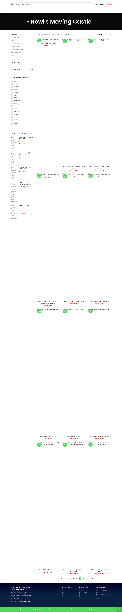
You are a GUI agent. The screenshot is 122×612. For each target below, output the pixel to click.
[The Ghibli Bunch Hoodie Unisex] (99, 236)
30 (86, 578)
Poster (15, 106)
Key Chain (16, 92)
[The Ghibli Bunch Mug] (73, 372)
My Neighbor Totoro (16, 38)
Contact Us (82, 590)
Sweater (16, 108)
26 (73, 578)
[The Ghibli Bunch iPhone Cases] (48, 372)
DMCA (98, 598)
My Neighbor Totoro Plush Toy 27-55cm (26, 138)
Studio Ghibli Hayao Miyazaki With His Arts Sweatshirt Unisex (48, 302)
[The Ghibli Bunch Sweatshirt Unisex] (99, 372)
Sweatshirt (16, 111)
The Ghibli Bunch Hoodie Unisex (99, 301)
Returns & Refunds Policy (103, 590)
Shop (63, 592)
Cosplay (16, 84)
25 (70, 578)
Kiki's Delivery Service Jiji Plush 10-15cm (25, 168)
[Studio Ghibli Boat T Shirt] (48, 40)
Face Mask (16, 86)
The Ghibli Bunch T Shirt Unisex (48, 570)
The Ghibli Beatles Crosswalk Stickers (73, 301)
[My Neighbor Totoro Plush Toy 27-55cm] (14, 143)
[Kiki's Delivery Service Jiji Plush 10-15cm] (14, 173)
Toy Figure (16, 114)
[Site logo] (15, 4)
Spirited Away (14, 40)
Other (15, 97)
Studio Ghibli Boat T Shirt (48, 43)
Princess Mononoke (16, 46)
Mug (15, 95)
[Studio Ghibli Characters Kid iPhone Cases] (73, 101)
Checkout (64, 596)
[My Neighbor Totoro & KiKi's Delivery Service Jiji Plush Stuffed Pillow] (14, 192)
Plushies (16, 103)
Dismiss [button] (119, 609)
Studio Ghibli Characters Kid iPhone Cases (74, 167)
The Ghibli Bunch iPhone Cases (48, 436)
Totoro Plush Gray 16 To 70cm (25, 153)
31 (89, 578)
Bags (15, 81)
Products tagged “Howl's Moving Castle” (52, 34)
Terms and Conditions (102, 594)
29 (83, 578)
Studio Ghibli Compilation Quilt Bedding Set (99, 167)
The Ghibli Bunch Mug (73, 436)
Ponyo (12, 55)
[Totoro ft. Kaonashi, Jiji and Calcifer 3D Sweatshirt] (73, 505)
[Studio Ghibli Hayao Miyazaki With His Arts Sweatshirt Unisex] (48, 236)
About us (98, 596)
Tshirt (15, 117)
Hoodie (15, 89)
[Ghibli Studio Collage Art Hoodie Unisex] (99, 505)
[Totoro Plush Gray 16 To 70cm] (14, 158)
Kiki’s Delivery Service (16, 52)
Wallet (15, 119)
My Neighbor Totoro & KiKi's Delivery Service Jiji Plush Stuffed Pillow (25, 184)
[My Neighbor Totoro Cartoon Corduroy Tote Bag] (14, 212)
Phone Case (17, 100)
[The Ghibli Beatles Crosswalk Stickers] (73, 236)
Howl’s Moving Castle (16, 43)
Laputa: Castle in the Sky (17, 49)
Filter (31, 69)
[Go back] (28, 21)
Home (38, 34)
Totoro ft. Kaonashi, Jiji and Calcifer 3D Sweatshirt (74, 570)
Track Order (82, 596)
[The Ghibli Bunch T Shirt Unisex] (48, 505)
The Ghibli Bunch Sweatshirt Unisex (99, 436)
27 (77, 578)
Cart (63, 594)
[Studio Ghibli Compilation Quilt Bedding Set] (99, 101)
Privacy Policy (100, 592)
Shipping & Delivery (84, 592)
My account (65, 590)
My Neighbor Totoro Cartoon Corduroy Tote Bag (25, 207)
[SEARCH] (90, 4)
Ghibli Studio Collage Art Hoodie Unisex (99, 570)
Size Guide (82, 594)
